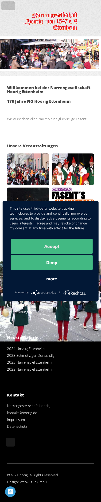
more (51, 278)
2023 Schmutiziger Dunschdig (30, 355)
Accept (51, 246)
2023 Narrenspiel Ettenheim (29, 362)
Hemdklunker (17, 305)
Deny (51, 262)
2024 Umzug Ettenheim (26, 348)
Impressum (16, 419)
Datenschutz (17, 426)
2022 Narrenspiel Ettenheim (29, 369)
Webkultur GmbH (33, 481)
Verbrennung (17, 312)
